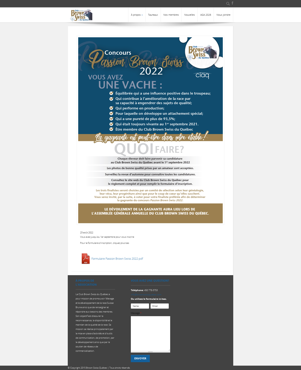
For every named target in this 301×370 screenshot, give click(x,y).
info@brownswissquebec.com (146, 294)
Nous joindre (223, 14)
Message (136, 313)
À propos (136, 14)
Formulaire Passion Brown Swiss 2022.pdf (117, 259)
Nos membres (171, 14)
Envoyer (140, 358)
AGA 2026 (205, 14)
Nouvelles (189, 14)
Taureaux (153, 14)
